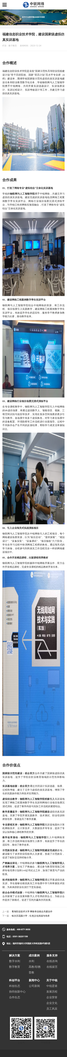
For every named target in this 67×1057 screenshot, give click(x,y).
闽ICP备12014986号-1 (33, 1053)
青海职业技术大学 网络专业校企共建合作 (32, 911)
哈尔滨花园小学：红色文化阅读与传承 (31, 915)
